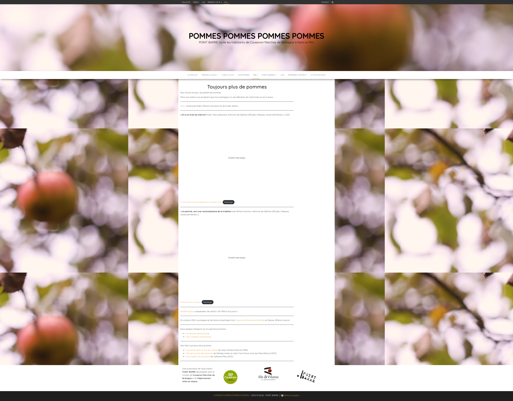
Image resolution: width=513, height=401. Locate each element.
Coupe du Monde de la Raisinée (250, 320)
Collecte (186, 2)
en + (226, 2)
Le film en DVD (318, 75)
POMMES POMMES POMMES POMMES (256, 36)
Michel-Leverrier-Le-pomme (190, 302)
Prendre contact (297, 75)
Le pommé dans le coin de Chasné (202, 350)
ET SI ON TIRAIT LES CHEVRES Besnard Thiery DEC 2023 (200, 202)
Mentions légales (291, 395)
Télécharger (228, 202)
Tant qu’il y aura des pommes (199, 353)
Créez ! (196, 2)
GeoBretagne (186, 311)
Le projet (193, 75)
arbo (182, 106)
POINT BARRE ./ (269, 75)
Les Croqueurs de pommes (198, 336)
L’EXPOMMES (244, 75)
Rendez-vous (214, 2)
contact (325, 2)
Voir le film (228, 75)
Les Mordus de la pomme (197, 333)
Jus (203, 2)
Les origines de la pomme (198, 356)
